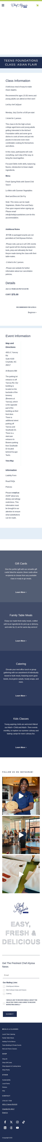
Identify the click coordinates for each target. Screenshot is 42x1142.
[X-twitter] (11, 1122)
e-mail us (15, 493)
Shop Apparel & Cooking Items (11, 1066)
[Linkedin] (5, 1128)
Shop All (4, 1059)
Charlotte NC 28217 (8, 1109)
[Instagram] (17, 1122)
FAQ (3, 1091)
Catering (21, 663)
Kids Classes (21, 718)
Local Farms (6, 1083)
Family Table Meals (21, 615)
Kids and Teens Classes (9, 1049)
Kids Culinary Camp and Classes (16, 990)
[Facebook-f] (5, 1122)
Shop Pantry (6, 1070)
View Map (10, 461)
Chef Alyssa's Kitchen (12, 986)
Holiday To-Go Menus (8, 1041)
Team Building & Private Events (11, 1045)
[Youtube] (17, 1128)
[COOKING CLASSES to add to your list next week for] (21, 796)
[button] (3, 5)
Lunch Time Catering (8, 1034)
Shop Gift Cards (7, 1062)
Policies (4, 1087)
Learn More (20, 592)
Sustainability (6, 1080)
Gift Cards (21, 563)
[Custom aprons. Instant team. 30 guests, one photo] (21, 874)
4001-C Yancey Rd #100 (9, 1104)
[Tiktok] (23, 1122)
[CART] (37, 5)
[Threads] (11, 1128)
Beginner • (32, 312)
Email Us (5, 1112)
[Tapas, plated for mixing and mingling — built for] (21, 835)
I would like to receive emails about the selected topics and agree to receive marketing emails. (21, 1002)
